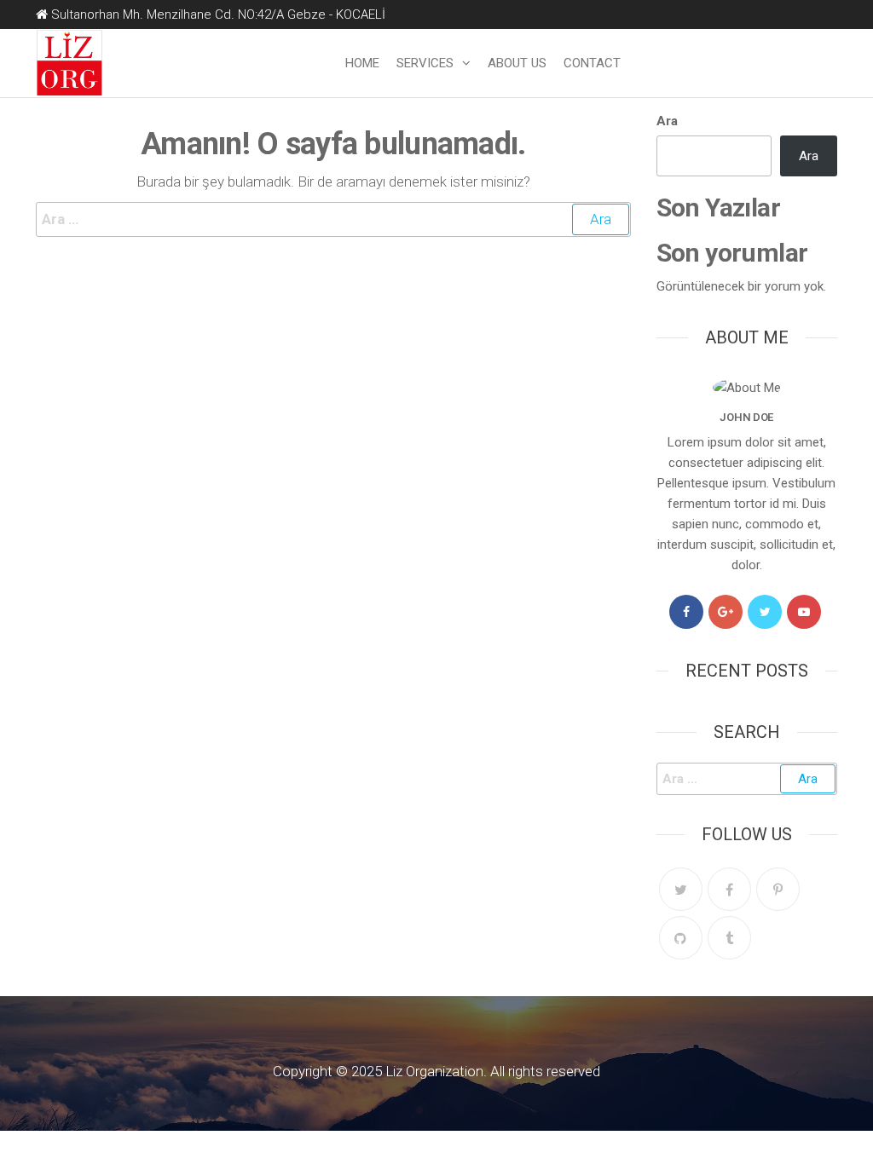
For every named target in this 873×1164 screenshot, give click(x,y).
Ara (667, 121)
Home (362, 63)
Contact (592, 63)
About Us (517, 63)
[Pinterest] (778, 889)
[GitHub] (680, 937)
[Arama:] (333, 219)
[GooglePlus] (725, 612)
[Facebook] (686, 612)
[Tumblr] (729, 937)
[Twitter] (765, 612)
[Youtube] (804, 612)
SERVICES (425, 63)
